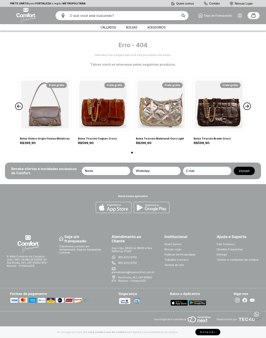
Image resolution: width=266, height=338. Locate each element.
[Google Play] (151, 208)
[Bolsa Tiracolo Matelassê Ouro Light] (161, 104)
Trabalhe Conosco (176, 259)
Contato (214, 3)
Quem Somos (173, 244)
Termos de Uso (174, 264)
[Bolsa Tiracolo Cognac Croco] (103, 104)
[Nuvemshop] (182, 322)
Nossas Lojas (244, 3)
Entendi (207, 332)
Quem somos (185, 3)
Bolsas (131, 27)
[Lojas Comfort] (25, 15)
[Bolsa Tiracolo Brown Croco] (219, 104)
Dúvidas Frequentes (230, 249)
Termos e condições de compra (238, 259)
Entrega (222, 254)
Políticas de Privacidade (180, 254)
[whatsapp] (256, 314)
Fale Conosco (226, 244)
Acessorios (156, 27)
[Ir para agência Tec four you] (235, 319)
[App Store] (113, 208)
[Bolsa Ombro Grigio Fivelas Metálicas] (45, 104)
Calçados (108, 27)
